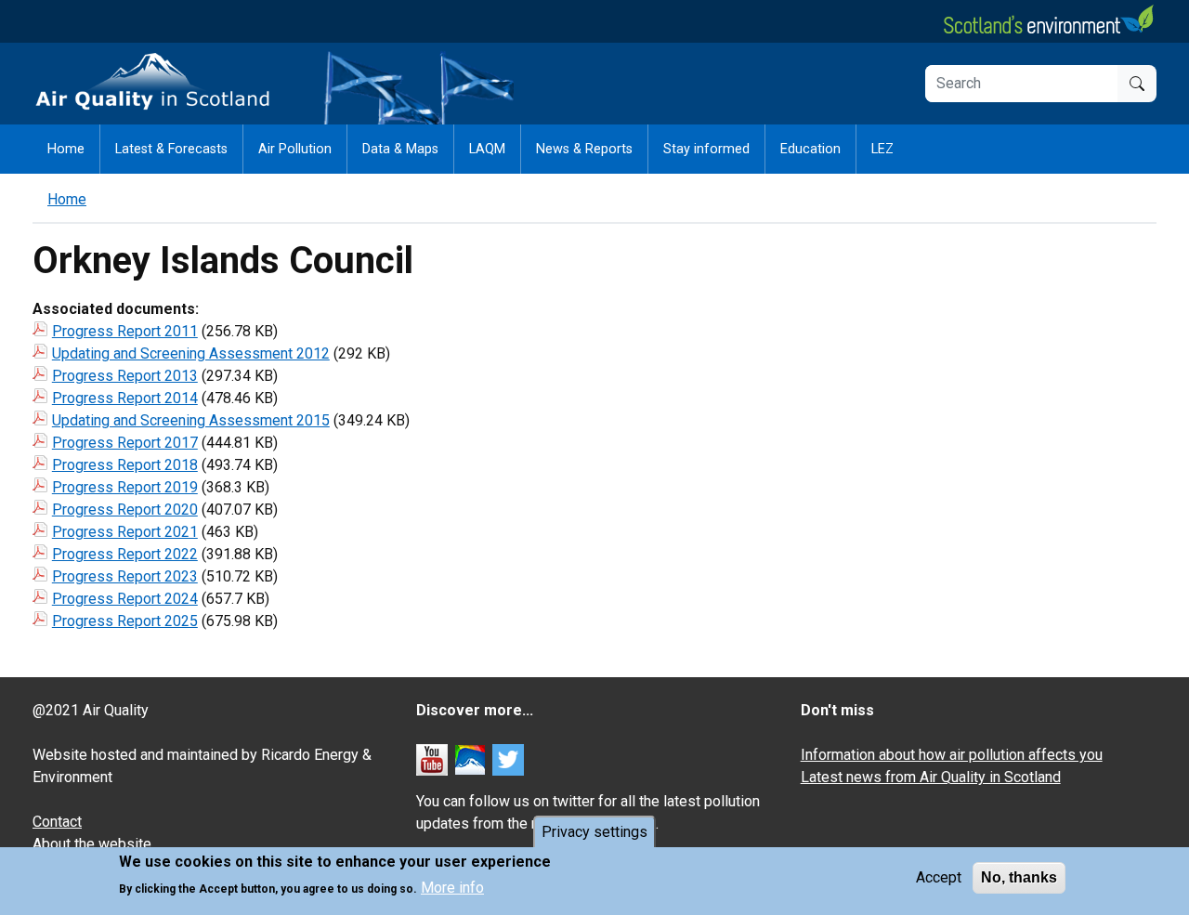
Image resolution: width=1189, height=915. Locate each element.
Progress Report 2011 (125, 331)
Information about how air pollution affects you (952, 755)
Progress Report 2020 (125, 509)
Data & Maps (400, 149)
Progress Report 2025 (125, 621)
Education (810, 149)
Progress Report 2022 (125, 554)
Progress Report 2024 (125, 599)
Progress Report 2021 (125, 532)
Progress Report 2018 (125, 465)
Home (66, 149)
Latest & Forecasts (171, 149)
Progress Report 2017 (125, 442)
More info (452, 887)
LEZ (882, 149)
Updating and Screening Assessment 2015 (191, 420)
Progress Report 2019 (125, 487)
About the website (92, 844)
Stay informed (706, 149)
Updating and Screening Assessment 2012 (191, 353)
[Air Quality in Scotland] (153, 82)
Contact (57, 821)
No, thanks (1019, 877)
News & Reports (584, 149)
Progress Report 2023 (125, 576)
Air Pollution (295, 149)
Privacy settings (594, 832)
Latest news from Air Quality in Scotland (931, 777)
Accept (938, 877)
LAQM (487, 149)
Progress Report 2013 (125, 376)
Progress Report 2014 (125, 398)
